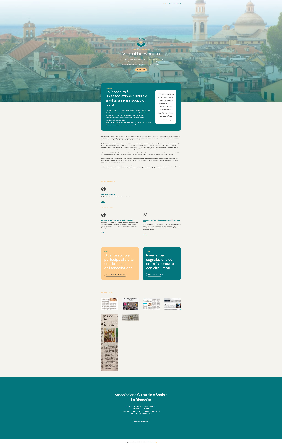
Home (164, 3)
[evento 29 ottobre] (172, 309)
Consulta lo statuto (141, 421)
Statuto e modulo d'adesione (115, 274)
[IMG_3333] (130, 320)
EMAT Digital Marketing (151, 442)
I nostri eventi (141, 69)
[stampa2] (109, 370)
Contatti (178, 3)
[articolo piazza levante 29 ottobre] (130, 309)
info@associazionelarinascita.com (143, 406)
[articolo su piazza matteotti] (151, 309)
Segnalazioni (171, 3)
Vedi (102, 201)
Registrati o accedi (154, 274)
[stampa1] (109, 309)
